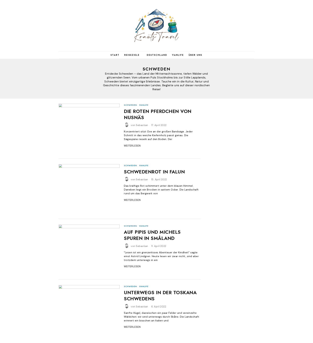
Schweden (130, 105)
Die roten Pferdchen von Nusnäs (157, 114)
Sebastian (142, 125)
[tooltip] (232, 25)
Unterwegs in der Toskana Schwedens (160, 296)
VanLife (143, 105)
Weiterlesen (132, 145)
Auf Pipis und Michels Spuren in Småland (152, 235)
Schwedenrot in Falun (154, 172)
